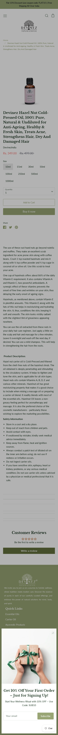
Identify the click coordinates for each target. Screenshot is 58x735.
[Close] (52, 632)
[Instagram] (29, 727)
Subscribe (45, 716)
